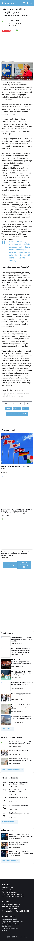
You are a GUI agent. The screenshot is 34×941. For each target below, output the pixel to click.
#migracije (5, 394)
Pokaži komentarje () (24, 565)
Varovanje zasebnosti (9, 919)
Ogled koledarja (8, 822)
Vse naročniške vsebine (11, 770)
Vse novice (11, 414)
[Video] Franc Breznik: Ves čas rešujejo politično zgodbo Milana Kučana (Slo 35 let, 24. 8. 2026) (20, 852)
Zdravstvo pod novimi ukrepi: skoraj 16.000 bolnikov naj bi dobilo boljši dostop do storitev (21, 673)
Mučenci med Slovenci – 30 (18, 798)
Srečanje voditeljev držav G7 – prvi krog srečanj (15, 467)
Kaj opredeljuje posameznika (21, 694)
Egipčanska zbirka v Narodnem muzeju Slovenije (19, 814)
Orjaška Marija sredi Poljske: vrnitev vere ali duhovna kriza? (21, 717)
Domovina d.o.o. (7, 888)
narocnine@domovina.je (10, 907)
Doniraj (25, 408)
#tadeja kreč (5, 396)
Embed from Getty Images (7, 61)
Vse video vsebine (9, 861)
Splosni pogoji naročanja (10, 924)
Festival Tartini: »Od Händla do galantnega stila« (20, 791)
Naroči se (17, 408)
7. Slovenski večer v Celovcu (19, 805)
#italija (26, 394)
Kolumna (7, 30)
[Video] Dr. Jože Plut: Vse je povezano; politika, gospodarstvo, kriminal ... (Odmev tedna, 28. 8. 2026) (21, 835)
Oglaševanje (6, 926)
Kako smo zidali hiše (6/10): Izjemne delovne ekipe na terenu (20, 707)
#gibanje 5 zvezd (17, 396)
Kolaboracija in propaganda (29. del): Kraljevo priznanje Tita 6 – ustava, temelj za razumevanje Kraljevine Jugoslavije (20, 650)
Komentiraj (10, 565)
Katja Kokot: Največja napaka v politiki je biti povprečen (22, 683)
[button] (31, 3)
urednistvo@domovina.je (11, 904)
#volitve (20, 394)
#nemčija (13, 394)
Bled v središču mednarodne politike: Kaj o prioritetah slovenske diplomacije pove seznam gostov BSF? (21, 661)
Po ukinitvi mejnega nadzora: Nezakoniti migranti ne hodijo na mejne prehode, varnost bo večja (15, 553)
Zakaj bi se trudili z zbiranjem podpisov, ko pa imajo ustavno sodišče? (21, 639)
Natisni (9, 408)
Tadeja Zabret (14, 20)
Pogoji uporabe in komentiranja (12, 922)
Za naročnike (22, 414)
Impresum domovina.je (10, 928)
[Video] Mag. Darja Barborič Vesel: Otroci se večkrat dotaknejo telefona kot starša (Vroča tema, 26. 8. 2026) (20, 843)
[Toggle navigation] (24, 3)
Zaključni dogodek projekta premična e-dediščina (18, 783)
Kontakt (5, 930)
